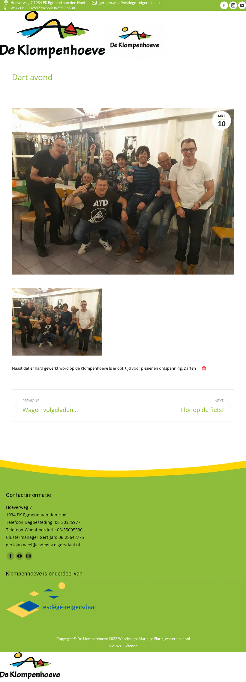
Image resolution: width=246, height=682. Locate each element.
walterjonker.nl (177, 638)
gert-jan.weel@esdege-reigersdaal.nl (129, 2)
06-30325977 (31, 8)
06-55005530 (64, 8)
